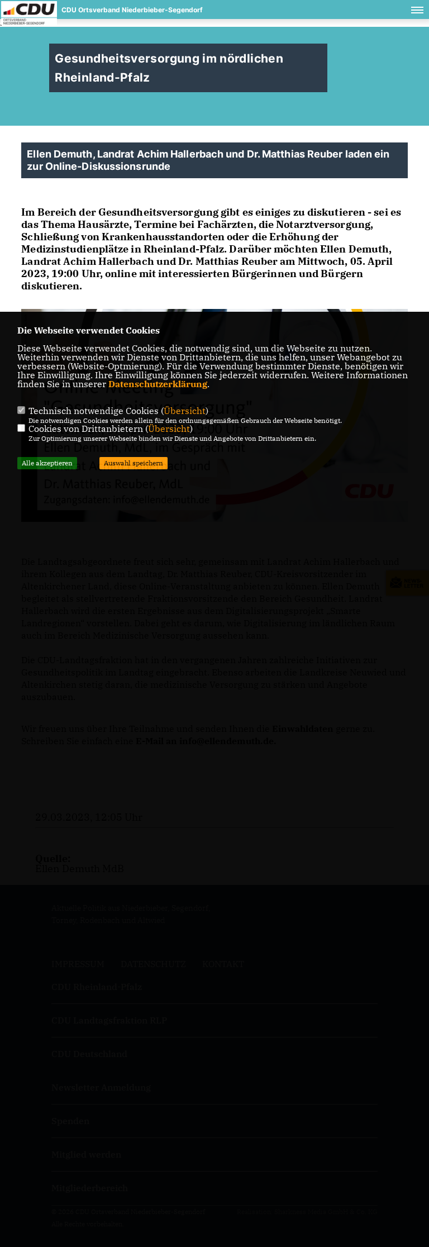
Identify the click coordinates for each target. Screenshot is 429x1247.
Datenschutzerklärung (157, 383)
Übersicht (185, 410)
